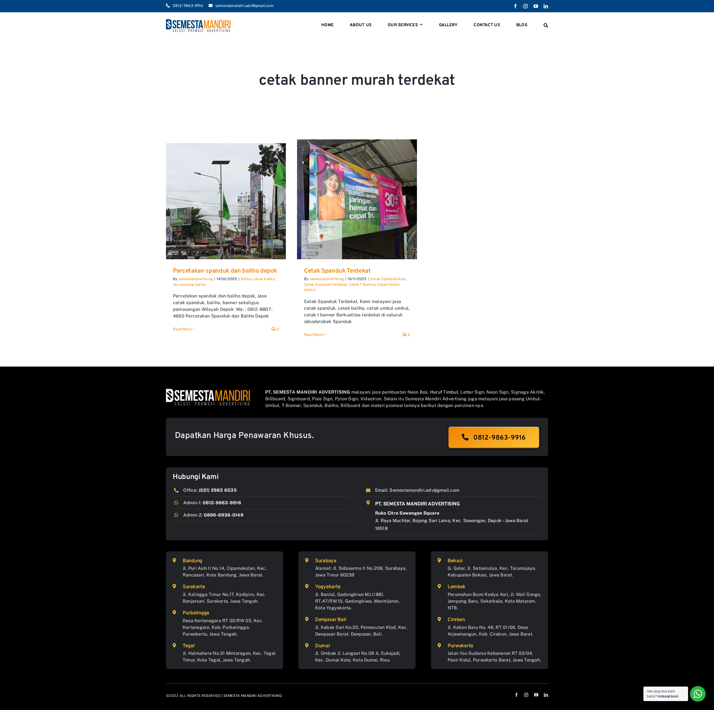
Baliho (246, 279)
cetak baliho (264, 279)
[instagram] (525, 6)
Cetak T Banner (362, 284)
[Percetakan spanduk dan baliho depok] (226, 199)
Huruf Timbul (444, 392)
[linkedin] (546, 6)
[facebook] (515, 6)
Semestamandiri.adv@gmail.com (424, 490)
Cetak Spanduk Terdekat (337, 271)
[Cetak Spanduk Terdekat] (357, 199)
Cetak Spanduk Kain (388, 279)
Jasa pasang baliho (189, 284)
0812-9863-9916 (222, 502)
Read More (182, 329)
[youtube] (536, 6)
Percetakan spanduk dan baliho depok (225, 271)
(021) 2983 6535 (218, 490)
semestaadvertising (195, 279)
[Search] (546, 25)
